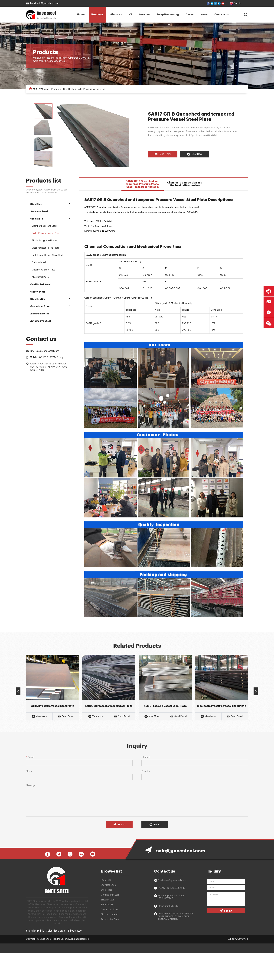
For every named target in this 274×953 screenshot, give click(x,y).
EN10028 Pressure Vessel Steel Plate (108, 706)
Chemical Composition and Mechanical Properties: (184, 184)
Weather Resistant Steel (44, 226)
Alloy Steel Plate (40, 277)
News (204, 14)
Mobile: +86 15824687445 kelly (46, 357)
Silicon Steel (37, 292)
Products (97, 14)
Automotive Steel (40, 321)
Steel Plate (69, 89)
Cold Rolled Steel (40, 284)
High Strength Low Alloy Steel (47, 255)
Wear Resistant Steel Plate (45, 248)
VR (130, 14)
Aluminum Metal (39, 314)
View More (41, 716)
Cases (190, 14)
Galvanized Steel (40, 306)
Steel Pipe (36, 204)
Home (81, 14)
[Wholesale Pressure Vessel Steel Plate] (221, 677)
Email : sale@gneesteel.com (44, 351)
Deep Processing (168, 14)
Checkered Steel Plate (43, 270)
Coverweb (242, 939)
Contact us (221, 14)
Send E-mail (165, 154)
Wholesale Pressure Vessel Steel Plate (221, 706)
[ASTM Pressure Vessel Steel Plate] (52, 677)
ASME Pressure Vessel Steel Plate (165, 706)
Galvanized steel (55, 931)
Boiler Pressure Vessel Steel (91, 89)
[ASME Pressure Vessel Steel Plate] (165, 677)
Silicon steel (75, 931)
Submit (121, 825)
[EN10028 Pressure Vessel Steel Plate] (108, 677)
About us (116, 14)
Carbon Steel (39, 262)
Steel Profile (37, 299)
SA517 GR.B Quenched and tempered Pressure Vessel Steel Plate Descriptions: (143, 184)
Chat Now (197, 154)
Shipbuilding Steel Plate (44, 241)
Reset (156, 825)
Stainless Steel (39, 211)
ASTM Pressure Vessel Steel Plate (52, 706)
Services (144, 14)
